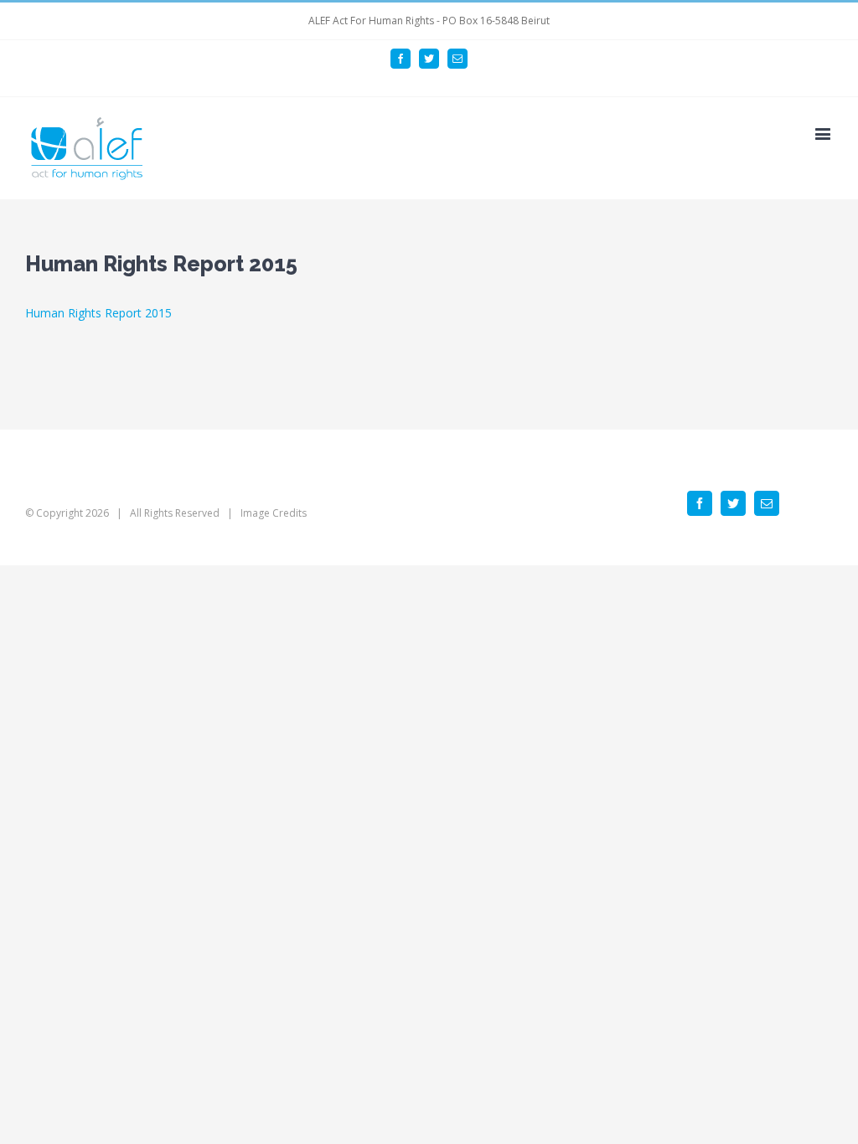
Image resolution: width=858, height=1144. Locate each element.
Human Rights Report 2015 (98, 313)
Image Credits (273, 513)
